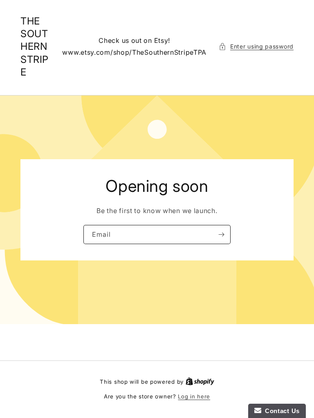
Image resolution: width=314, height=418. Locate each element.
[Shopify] (200, 381)
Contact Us (280, 410)
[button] (256, 46)
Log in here (194, 396)
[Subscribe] (221, 234)
